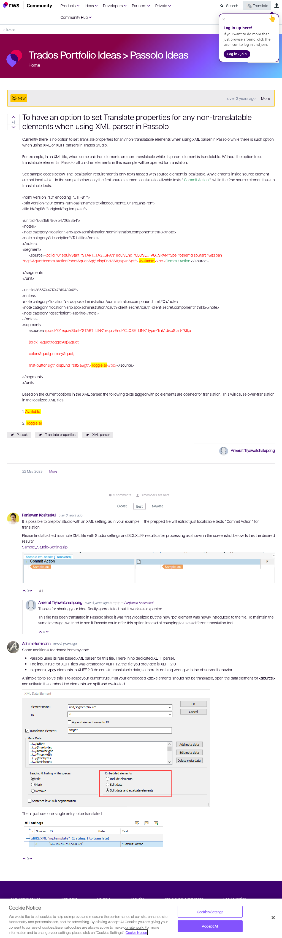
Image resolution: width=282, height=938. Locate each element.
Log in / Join (237, 54)
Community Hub (74, 17)
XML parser (101, 434)
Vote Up (24, 591)
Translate (260, 5)
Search (232, 5)
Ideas (89, 5)
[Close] (273, 918)
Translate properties (60, 434)
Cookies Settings (210, 911)
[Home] (27, 5)
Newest (157, 506)
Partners (139, 5)
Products (68, 5)
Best (139, 506)
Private (161, 5)
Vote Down (31, 591)
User (276, 6)
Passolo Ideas (159, 54)
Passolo (22, 434)
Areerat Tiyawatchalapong (253, 450)
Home (34, 65)
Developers (113, 5)
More (265, 98)
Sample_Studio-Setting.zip (44, 546)
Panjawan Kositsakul (39, 514)
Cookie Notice (136, 932)
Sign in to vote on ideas (13, 117)
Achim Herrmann (36, 643)
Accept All (210, 926)
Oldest (122, 506)
